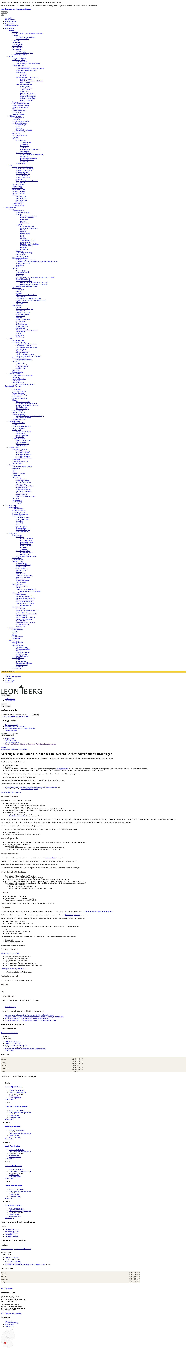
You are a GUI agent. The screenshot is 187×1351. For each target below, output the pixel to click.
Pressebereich (16, 42)
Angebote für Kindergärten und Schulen (28, 298)
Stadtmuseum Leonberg (23, 402)
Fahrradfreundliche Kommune (25, 623)
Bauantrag (19, 523)
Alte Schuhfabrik (21, 563)
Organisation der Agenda (28, 97)
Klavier (22, 237)
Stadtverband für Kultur (23, 440)
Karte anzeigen (9, 1050)
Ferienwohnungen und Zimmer (22, 466)
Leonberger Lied (21, 200)
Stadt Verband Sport (22, 444)
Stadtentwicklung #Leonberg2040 (26, 589)
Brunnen (15, 631)
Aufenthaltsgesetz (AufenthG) (10, 953)
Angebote (19, 225)
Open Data (23, 549)
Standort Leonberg (18, 645)
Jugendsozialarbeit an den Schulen (26, 286)
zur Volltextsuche (10, 20)
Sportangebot (16, 430)
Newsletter (15, 40)
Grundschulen (20, 270)
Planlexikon (24, 547)
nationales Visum (50, 858)
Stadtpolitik (15, 139)
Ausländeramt (9, 1033)
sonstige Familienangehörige (29, 789)
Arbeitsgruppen (25, 86)
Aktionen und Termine (23, 67)
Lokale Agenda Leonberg (24, 84)
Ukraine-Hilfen (17, 112)
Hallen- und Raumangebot (20, 105)
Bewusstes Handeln (22, 172)
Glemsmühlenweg (22, 488)
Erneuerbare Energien (23, 174)
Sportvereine (20, 437)
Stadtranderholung (18, 382)
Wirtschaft (12, 640)
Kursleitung (20, 337)
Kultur (11, 388)
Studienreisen (20, 310)
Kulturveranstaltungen (19, 391)
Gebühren (19, 267)
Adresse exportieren (15, 1098)
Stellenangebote (17, 49)
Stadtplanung (13, 533)
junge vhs (19, 323)
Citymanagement (17, 668)
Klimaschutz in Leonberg (24, 170)
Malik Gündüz (13, 1166)
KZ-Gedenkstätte (21, 407)
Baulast (18, 524)
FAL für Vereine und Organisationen (31, 81)
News (18, 659)
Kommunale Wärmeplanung (25, 168)
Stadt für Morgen (17, 47)
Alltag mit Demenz (22, 367)
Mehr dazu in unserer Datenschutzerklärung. (16, 9)
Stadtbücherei (16, 288)
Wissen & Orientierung (23, 312)
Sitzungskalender (25, 142)
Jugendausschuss (21, 349)
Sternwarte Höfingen (22, 409)
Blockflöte (23, 230)
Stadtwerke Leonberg (15, 628)
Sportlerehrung (21, 433)
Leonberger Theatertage (23, 417)
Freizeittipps (16, 377)
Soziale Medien (17, 46)
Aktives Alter (20, 363)
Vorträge (19, 307)
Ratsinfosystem (21, 140)
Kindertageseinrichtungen (20, 258)
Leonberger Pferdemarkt (19, 398)
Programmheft (20, 331)
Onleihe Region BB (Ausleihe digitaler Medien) (31, 300)
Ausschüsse (23, 147)
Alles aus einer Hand (22, 517)
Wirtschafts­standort (22, 647)
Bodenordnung (17, 558)
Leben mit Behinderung (19, 358)
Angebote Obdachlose (19, 58)
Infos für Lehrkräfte (22, 256)
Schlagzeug (23, 239)
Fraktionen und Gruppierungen (29, 149)
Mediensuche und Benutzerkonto (26, 295)
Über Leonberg (17, 502)
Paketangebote (24, 249)
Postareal (19, 572)
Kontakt (18, 333)
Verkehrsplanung (17, 607)
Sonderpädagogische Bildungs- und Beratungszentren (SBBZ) (35, 277)
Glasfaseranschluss (18, 509)
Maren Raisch (13, 1205)
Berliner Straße (21, 566)
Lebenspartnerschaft (62, 769)
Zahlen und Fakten (18, 205)
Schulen (14, 268)
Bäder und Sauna (17, 630)
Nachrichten (16, 35)
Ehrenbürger (16, 459)
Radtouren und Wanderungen (21, 426)
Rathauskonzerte (17, 410)
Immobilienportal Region (24, 663)
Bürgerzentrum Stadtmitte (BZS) (26, 70)
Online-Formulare (15, 792)
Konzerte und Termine (23, 212)
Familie (11, 338)
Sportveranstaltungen (22, 435)
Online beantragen (10, 1007)
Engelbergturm (21, 484)
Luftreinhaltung (21, 594)
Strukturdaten (20, 651)
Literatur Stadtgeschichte (20, 461)
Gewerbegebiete (21, 661)
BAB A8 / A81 (21, 621)
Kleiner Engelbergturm (23, 489)
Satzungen (19, 251)
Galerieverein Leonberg (19, 395)
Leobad (14, 424)
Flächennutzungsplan (26, 552)
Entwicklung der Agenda (28, 95)
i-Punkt (14, 472)
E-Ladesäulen (20, 609)
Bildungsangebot (21, 654)
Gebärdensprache (10, 700)
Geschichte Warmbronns (23, 458)
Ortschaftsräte (24, 146)
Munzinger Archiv (22, 302)
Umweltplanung (17, 593)
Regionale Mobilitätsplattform (25, 617)
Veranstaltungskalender (19, 54)
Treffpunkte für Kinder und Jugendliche (28, 356)
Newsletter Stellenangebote (24, 53)
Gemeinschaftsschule (22, 272)
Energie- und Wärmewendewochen (27, 181)
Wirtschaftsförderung (18, 658)
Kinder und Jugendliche (19, 342)
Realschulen (20, 274)
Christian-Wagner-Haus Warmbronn (27, 405)
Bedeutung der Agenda (27, 93)
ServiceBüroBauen (18, 516)
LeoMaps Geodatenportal (20, 107)
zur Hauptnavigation (11, 21)
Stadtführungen (17, 500)
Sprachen (19, 317)
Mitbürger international (19, 111)
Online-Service (5, 792)
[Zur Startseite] (42, 693)
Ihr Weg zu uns (21, 254)
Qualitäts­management (23, 263)
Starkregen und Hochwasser (25, 603)
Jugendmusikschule (18, 210)
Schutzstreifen (20, 626)
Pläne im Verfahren (26, 540)
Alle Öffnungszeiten (7, 1288)
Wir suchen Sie (21, 51)
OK (2, 14)
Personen (19, 128)
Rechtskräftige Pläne (26, 542)
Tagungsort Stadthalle (23, 652)
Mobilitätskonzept (21, 616)
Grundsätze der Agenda (27, 98)
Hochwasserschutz (26, 605)
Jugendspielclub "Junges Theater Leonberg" (30, 416)
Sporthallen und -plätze (23, 431)
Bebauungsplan (25, 554)
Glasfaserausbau (17, 186)
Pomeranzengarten (22, 493)
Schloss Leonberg (21, 495)
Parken (14, 635)
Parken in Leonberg (18, 191)
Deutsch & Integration (23, 319)
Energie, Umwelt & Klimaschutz (22, 167)
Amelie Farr (12, 1146)
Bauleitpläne (20, 537)
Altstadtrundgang (21, 479)
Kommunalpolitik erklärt (23, 153)
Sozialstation (16, 370)
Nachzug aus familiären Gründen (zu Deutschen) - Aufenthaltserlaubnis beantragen (30, 744)
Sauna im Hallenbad (18, 428)
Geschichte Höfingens (23, 456)
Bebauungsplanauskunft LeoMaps (26, 556)
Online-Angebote (21, 324)
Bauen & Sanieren (22, 175)
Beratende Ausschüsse (27, 160)
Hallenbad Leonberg (18, 423)
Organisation (16, 133)
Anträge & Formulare (23, 519)
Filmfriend (19, 303)
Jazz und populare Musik (28, 240)
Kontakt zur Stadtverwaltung (21, 121)
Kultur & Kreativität (22, 314)
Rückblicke (23, 221)
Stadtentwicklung (17, 561)
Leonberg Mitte (21, 570)
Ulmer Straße (20, 579)
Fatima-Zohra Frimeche (16, 1106)
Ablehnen (4, 12)
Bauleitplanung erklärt (23, 551)
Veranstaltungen (21, 296)
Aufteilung (19, 521)
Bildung (11, 209)
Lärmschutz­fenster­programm (25, 600)
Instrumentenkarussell (27, 226)
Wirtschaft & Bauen (11, 505)
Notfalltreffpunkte (21, 61)
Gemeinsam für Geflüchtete (20, 104)
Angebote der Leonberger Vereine (26, 344)
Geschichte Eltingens (22, 452)
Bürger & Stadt (9, 28)
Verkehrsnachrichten (22, 39)
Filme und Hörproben (27, 217)
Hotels (14, 470)
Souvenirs (15, 498)
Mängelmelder (16, 109)
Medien (18, 291)
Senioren (15, 361)
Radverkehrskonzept (22, 624)
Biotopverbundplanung (23, 565)
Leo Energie (16, 638)
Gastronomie (16, 468)
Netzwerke (19, 666)
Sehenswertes (16, 477)
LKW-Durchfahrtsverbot (24, 601)
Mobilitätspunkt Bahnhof (24, 619)
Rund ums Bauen (14, 507)
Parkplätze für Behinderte (24, 360)
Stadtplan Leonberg (18, 193)
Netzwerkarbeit (21, 368)
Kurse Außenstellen (22, 326)
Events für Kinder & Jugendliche (22, 375)
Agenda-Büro (24, 91)
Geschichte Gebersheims (24, 454)
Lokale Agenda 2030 (26, 100)
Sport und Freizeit (14, 421)
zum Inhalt (8, 18)
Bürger (11, 56)
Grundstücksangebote (19, 510)
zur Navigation (9, 23)
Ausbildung (16, 119)
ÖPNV (14, 633)
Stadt (10, 165)
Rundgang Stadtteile (22, 481)
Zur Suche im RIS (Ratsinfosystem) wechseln (15, 716)
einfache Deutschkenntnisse (17, 816)
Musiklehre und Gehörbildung (29, 244)
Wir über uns (20, 289)
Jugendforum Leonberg (23, 345)
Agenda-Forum (25, 89)
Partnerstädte (20, 202)
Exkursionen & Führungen (24, 309)
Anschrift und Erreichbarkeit (13, 749)
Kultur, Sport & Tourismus (13, 386)
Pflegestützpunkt (17, 372)
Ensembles (23, 247)
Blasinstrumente (25, 233)
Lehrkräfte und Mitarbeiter (28, 216)
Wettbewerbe (24, 223)
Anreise (18, 503)
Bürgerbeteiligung (18, 559)
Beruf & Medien (21, 321)
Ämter (18, 126)
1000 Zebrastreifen (22, 612)
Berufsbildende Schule (23, 279)
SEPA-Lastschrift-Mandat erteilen (11, 1313)
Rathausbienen (20, 182)
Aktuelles (11, 30)
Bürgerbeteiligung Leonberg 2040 (30, 591)
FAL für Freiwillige (26, 79)
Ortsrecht (15, 137)
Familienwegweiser (18, 340)
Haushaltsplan (20, 163)
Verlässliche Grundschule (24, 281)
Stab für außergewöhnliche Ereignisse (28, 63)
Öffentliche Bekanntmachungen (26, 37)
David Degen (13, 1126)
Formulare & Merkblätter (24, 130)
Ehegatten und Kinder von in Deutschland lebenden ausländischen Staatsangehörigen (31, 787)
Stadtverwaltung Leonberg (16, 1249)
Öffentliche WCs (17, 188)
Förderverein (24, 219)
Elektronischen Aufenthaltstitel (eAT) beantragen (98, 911)
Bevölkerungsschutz (18, 60)
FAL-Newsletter (25, 82)
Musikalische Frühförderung (29, 228)
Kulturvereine (16, 396)
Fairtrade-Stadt (20, 72)
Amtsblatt (15, 32)
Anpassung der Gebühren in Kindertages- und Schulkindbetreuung (36, 261)
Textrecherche (24, 151)
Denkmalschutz (21, 528)
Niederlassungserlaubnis (72, 915)
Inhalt (2, 749)
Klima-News (20, 179)
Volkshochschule (17, 305)
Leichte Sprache (10, 699)
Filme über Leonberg (18, 184)
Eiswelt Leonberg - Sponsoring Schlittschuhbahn (27, 33)
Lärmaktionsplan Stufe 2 (23, 596)
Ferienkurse (16, 381)
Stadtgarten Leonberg (23, 577)
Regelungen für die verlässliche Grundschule (34, 282)
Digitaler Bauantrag (22, 531)
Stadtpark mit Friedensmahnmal (26, 496)
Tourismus (12, 465)
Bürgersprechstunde (18, 102)
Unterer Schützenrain (22, 580)
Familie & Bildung (10, 207)
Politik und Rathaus (15, 116)
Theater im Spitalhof (18, 414)
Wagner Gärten (21, 582)
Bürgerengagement (18, 65)
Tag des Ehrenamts (18, 393)
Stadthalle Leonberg (18, 412)
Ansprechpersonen (18, 118)
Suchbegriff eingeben (7, 714)
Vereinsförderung (21, 445)
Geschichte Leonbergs (23, 451)
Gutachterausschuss (18, 512)
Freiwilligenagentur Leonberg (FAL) (27, 77)
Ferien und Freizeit (14, 374)
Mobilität (19, 587)
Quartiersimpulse (17, 44)
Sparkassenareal (21, 573)
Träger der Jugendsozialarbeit (25, 354)
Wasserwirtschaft (17, 637)
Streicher (23, 232)
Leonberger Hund (21, 198)
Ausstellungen (16, 389)
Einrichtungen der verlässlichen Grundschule (34, 284)
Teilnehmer (23, 74)
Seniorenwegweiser (22, 365)
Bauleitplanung (17, 535)
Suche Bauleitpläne (26, 545)
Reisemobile (16, 475)
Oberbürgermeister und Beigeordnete (31, 154)
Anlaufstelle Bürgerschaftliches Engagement (30, 68)
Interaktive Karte (25, 544)
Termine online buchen (19, 132)
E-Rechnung (16, 644)
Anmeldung (20, 265)
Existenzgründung (22, 665)
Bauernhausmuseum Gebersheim (26, 403)
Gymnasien (19, 275)
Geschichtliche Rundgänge (24, 486)
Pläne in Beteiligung (26, 538)
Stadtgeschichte (13, 447)
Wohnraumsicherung (18, 114)
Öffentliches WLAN (18, 189)
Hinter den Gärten (21, 568)
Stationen (23, 75)
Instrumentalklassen (26, 246)
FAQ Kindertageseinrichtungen (26, 260)
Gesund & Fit (20, 316)
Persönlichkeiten (17, 463)
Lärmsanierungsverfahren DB (25, 598)
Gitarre (22, 235)
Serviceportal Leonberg (19, 123)
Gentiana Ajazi (13, 1087)
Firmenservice (20, 328)
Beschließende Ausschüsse (28, 158)
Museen (14, 400)
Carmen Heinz (13, 1185)
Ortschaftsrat (24, 161)
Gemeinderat (24, 144)
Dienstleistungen (21, 125)
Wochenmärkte (17, 203)
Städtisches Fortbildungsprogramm (27, 330)
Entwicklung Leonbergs (19, 449)
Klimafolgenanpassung (23, 177)
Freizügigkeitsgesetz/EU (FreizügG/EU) (13, 969)
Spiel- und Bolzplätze (23, 351)
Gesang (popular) (25, 242)
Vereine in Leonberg (18, 438)
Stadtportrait (16, 195)
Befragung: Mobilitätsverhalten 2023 (27, 610)
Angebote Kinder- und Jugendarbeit (23, 384)
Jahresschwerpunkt (26, 88)
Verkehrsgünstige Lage (23, 649)
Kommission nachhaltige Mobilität (26, 614)
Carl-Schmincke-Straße (23, 482)
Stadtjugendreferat (22, 353)
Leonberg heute (21, 196)
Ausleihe (19, 293)
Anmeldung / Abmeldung (24, 253)
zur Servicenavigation (11, 25)
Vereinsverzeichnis (22, 442)
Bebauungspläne (21, 526)
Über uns (19, 214)
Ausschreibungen (17, 642)
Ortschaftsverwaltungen (19, 135)
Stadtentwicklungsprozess (24, 575)
